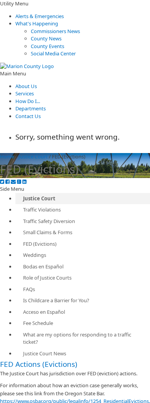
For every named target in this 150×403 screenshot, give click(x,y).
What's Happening (36, 23)
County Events (47, 46)
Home (7, 156)
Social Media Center (53, 53)
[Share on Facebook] (7, 181)
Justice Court (33, 156)
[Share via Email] (13, 181)
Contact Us (28, 116)
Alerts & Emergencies (39, 16)
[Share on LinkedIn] (24, 181)
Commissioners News (55, 31)
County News (46, 38)
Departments (30, 108)
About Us (26, 86)
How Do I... (27, 101)
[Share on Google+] (19, 181)
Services (24, 93)
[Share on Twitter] (2, 181)
